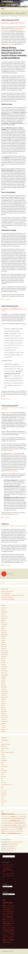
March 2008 (3, 685)
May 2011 (3, 628)
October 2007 (4, 695)
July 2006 (3, 725)
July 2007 (3, 701)
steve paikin (7, 831)
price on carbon (10, 829)
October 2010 (4, 632)
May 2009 (3, 660)
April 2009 (3, 662)
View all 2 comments (6, 565)
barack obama (4, 816)
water (2, 805)
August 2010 (3, 636)
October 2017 (4, 607)
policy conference (19, 827)
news (21, 825)
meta (2, 778)
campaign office (18, 816)
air (1, 742)
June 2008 (3, 678)
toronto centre (15, 831)
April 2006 (3, 731)
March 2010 (3, 644)
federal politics (4, 766)
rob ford (15, 829)
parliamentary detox (12, 470)
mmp (14, 825)
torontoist (20, 831)
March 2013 (3, 614)
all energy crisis (22, 814)
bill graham (9, 816)
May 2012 (3, 622)
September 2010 (4, 634)
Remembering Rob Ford (6, 593)
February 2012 (4, 624)
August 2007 (3, 699)
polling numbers (9, 450)
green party (3, 23)
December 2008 (4, 670)
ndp (20, 309)
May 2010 (3, 640)
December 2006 (4, 715)
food (2, 768)
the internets (3, 794)
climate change (10, 911)
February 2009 (4, 666)
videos (6, 833)
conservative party (15, 308)
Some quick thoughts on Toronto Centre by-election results (12, 595)
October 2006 (4, 719)
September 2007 (4, 697)
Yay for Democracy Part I (9, 306)
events (2, 764)
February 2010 (4, 646)
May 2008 (3, 680)
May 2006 (3, 729)
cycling (2, 750)
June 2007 (3, 703)
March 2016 (3, 610)
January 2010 (3, 648)
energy (2, 762)
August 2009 (3, 656)
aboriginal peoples (5, 740)
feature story (8, 412)
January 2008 (3, 689)
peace (2, 786)
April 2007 (3, 707)
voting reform (12, 833)
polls (22, 309)
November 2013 (4, 612)
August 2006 (3, 723)
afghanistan (17, 814)
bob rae (13, 816)
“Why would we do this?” (10, 406)
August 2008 (3, 676)
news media (3, 782)
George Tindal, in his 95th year (7, 597)
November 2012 (4, 618)
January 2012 (3, 626)
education (3, 758)
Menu (2, 8)
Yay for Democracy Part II (10, 20)
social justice (3, 792)
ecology (18, 407)
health (2, 774)
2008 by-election (8, 814)
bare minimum (15, 514)
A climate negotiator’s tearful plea (8, 599)
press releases (4, 790)
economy (3, 756)
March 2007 (3, 709)
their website (10, 44)
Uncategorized (4, 801)
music (17, 825)
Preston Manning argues (16, 453)
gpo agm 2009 (13, 823)
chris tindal (23, 816)
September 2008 (4, 674)
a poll (24, 317)
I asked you (9, 314)
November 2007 (4, 693)
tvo (23, 831)
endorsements (4, 760)
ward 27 (20, 833)
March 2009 (3, 664)
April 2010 (3, 642)
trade (2, 799)
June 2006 (3, 727)
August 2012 (3, 620)
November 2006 (4, 717)
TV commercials (16, 489)
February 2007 (4, 711)
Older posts (8, 574)
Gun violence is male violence (7, 591)
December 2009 (4, 650)
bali (26, 814)
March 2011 (3, 630)
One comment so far (6, 299)
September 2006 (4, 721)
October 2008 (4, 672)
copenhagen (3, 820)
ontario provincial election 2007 (9, 827)
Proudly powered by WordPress (7, 951)
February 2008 (4, 687)
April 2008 (3, 683)
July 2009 (3, 658)
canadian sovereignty (5, 744)
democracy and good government (17, 22)
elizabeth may (14, 821)
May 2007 (3, 705)
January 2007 (3, 713)
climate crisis (13, 407)
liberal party (16, 309)
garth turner (7, 823)
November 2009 (4, 652)
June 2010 (3, 638)
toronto (17, 525)
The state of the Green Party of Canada (15, 842)
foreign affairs (4, 770)
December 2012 (4, 616)
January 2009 (3, 668)
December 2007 (4, 691)
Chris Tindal (22, 23)
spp (17, 829)
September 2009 (4, 654)
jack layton (10, 825)
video (2, 803)
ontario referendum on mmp (11, 23)
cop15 (23, 818)
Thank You (5, 524)
